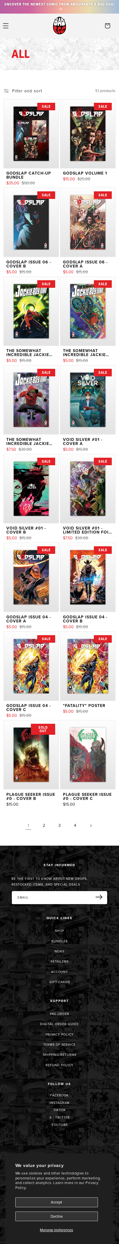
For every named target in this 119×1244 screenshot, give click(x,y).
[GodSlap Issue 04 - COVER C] (31, 666)
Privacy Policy (60, 1034)
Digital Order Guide (59, 1024)
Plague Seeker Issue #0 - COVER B (30, 796)
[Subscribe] (101, 897)
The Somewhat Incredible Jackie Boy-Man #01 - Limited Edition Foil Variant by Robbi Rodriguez (30, 441)
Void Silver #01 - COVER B (26, 530)
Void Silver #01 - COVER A (83, 441)
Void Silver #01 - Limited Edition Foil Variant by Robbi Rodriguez (87, 530)
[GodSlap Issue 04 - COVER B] (87, 577)
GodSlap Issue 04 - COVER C (28, 707)
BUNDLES (59, 941)
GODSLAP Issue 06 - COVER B (28, 264)
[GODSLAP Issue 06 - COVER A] (87, 222)
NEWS (59, 951)
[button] (6, 25)
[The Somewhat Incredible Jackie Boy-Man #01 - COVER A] (31, 311)
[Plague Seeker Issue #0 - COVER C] (87, 754)
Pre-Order (59, 1014)
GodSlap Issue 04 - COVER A (28, 619)
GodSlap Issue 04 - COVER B (85, 619)
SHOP (59, 930)
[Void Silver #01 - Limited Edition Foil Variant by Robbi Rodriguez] (87, 488)
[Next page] (90, 825)
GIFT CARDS (59, 982)
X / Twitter (59, 1117)
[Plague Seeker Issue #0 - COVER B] (31, 754)
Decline (57, 1216)
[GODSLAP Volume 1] (87, 133)
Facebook (59, 1095)
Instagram (60, 1102)
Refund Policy (59, 1065)
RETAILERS (59, 961)
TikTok (59, 1110)
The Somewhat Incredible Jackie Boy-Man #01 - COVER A (30, 353)
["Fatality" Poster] (87, 666)
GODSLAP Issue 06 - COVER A (85, 264)
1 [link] (28, 825)
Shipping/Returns (59, 1054)
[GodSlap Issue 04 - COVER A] (31, 577)
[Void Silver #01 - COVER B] (31, 488)
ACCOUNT (59, 972)
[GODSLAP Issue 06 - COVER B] (31, 222)
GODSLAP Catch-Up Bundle (28, 175)
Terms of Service (59, 1044)
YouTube (59, 1124)
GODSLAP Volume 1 (85, 173)
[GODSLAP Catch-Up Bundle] (31, 133)
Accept (56, 1202)
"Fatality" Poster (84, 705)
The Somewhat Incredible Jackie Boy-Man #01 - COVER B (87, 353)
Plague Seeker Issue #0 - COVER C (87, 796)
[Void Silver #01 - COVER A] (87, 399)
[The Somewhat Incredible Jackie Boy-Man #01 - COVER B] (87, 311)
